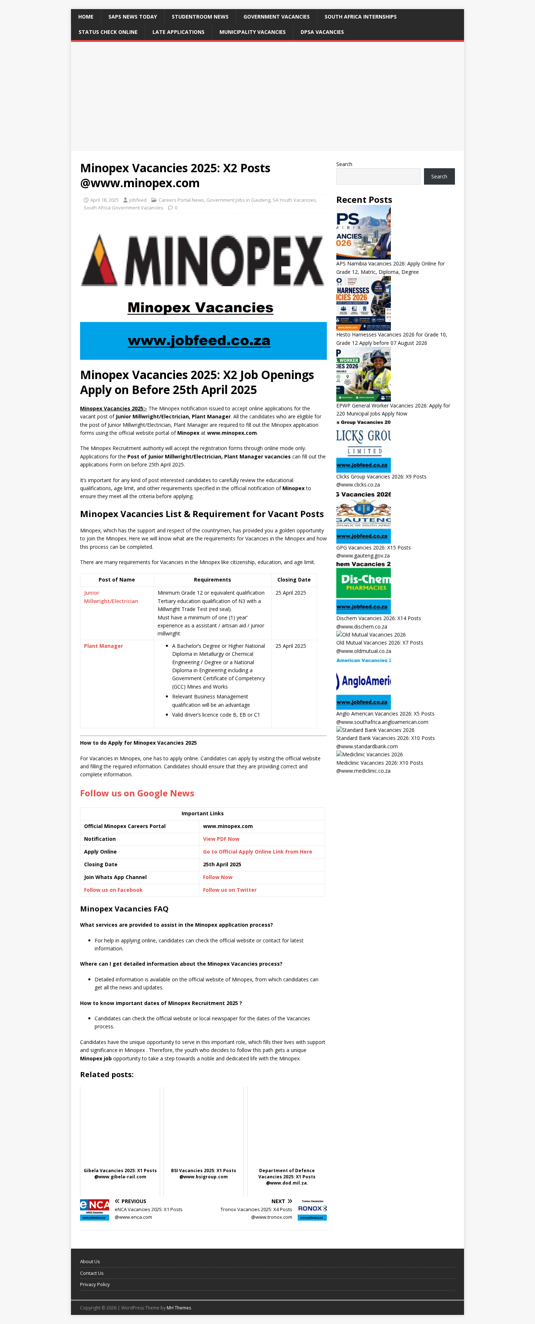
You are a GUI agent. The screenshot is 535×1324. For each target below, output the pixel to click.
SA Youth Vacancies (294, 200)
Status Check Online (108, 31)
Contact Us (92, 1273)
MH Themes (179, 1308)
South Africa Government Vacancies (123, 207)
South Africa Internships (361, 16)
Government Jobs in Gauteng (238, 200)
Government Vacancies (276, 16)
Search (344, 164)
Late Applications (178, 31)
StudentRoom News (200, 16)
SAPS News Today (132, 16)
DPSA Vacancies (322, 31)
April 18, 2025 (104, 200)
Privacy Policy (95, 1284)
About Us (90, 1261)
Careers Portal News (181, 200)
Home (86, 16)
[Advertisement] (267, 96)
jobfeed (138, 200)
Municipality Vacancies (252, 31)
